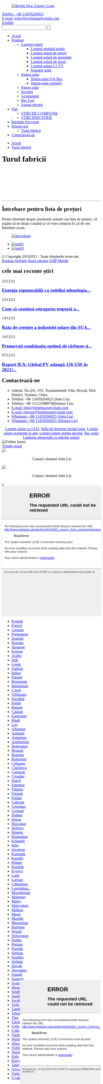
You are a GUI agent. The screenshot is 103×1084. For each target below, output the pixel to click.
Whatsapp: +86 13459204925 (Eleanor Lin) (44, 421)
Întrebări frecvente (25, 122)
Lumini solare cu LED (22, 429)
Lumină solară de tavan (48, 62)
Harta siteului (38, 261)
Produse (17, 40)
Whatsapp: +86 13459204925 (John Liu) (42, 416)
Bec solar (91, 433)
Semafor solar (41, 70)
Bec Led (27, 100)
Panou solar (30, 87)
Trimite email (12, 446)
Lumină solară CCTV (47, 66)
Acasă (16, 36)
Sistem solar (30, 75)
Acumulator (30, 96)
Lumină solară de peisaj (48, 53)
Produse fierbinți (14, 261)
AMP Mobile (59, 261)
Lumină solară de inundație (51, 57)
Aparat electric (32, 105)
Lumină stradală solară (48, 49)
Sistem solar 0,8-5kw (47, 79)
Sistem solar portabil (46, 83)
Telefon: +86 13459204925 (23, 14)
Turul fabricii (31, 131)
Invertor (27, 92)
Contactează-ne (23, 135)
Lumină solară (32, 44)
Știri (14, 109)
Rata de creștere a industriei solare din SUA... (46, 327)
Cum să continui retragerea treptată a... (41, 308)
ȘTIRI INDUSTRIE (36, 118)
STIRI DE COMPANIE (39, 113)
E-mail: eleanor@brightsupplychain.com (42, 412)
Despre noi (19, 126)
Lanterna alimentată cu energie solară (51, 437)
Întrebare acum (13, 228)
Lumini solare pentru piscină (61, 433)
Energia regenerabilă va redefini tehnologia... (46, 290)
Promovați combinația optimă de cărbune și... (47, 345)
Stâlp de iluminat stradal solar (63, 429)
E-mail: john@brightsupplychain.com (30, 18)
